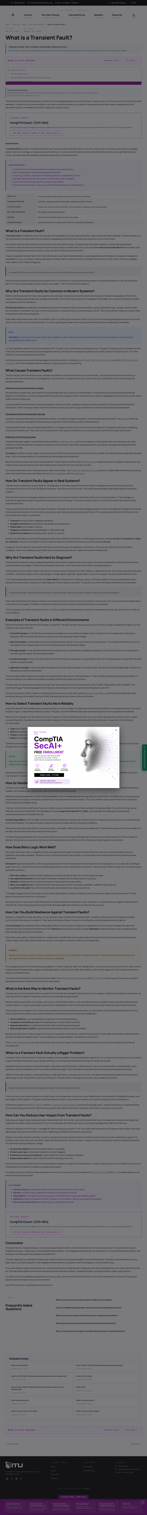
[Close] (73, 729)
